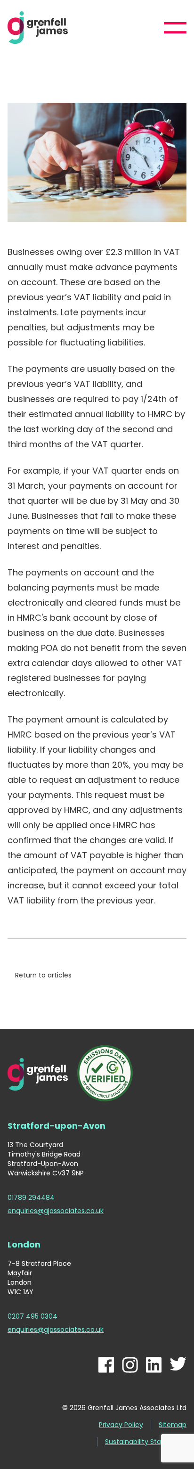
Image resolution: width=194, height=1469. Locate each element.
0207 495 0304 (32, 1316)
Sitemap (172, 1424)
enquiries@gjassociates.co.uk (56, 1210)
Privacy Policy (121, 1424)
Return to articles (43, 975)
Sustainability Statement (145, 1441)
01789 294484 (31, 1197)
